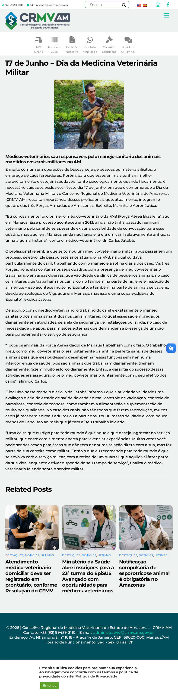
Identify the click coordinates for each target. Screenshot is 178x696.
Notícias (32, 555)
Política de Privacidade (96, 676)
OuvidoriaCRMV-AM (128, 49)
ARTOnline (38, 49)
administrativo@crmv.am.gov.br (124, 632)
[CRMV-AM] (37, 27)
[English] (139, 5)
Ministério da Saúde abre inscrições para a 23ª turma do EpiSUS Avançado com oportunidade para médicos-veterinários (88, 576)
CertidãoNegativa (72, 49)
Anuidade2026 (54, 49)
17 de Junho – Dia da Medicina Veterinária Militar (81, 67)
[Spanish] (145, 5)
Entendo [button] (49, 685)
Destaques (14, 555)
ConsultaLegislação (109, 49)
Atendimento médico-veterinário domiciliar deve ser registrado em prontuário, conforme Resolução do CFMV (31, 576)
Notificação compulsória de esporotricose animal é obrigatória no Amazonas (144, 573)
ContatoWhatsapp (90, 49)
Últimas (47, 555)
